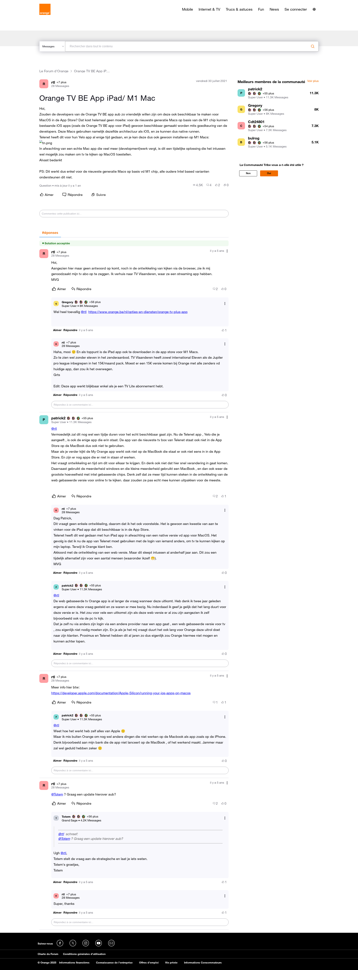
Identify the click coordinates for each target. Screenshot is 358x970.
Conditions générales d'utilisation (84, 954)
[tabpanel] (134, 583)
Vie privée (171, 962)
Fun (261, 9)
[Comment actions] (227, 251)
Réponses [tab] (50, 233)
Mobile (187, 9)
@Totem (57, 794)
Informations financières (74, 962)
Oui (269, 173)
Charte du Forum (48, 954)
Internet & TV (209, 9)
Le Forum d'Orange (53, 71)
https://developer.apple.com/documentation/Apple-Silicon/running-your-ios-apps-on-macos (121, 693)
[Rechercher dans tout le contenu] (312, 46)
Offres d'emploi (149, 962)
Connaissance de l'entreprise (114, 962)
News (274, 9)
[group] (198, 185)
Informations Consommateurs (203, 962)
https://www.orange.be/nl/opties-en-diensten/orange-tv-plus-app (138, 312)
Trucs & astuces (239, 9)
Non (248, 173)
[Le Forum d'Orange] (45, 9)
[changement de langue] (314, 9)
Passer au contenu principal (19, 2)
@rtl (84, 312)
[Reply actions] (224, 303)
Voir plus (313, 81)
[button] (45, 143)
